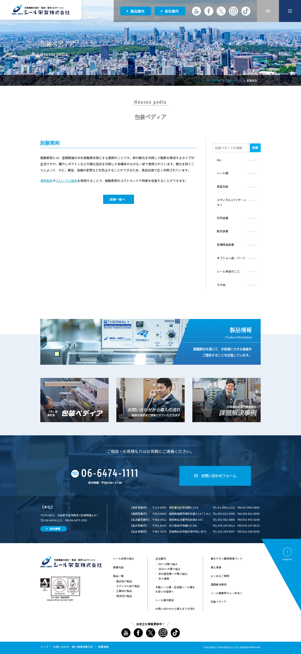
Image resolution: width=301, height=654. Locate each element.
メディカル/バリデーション (231, 202)
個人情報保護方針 (82, 647)
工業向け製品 (124, 591)
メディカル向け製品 (128, 586)
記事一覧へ (117, 199)
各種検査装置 (225, 244)
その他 (221, 285)
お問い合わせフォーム (218, 475)
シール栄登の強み (123, 558)
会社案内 (172, 11)
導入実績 (216, 567)
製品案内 (137, 11)
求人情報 (163, 578)
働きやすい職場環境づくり (226, 558)
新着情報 (103, 647)
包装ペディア (234, 80)
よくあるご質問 (220, 576)
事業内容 (118, 567)
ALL (219, 160)
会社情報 (55, 528)
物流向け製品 (124, 596)
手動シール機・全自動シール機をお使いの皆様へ (175, 589)
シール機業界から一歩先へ (226, 593)
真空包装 (222, 186)
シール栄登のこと (228, 271)
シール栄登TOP (212, 80)
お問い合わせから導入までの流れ (175, 608)
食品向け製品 (124, 581)
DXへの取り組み (168, 564)
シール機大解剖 (164, 600)
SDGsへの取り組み (169, 569)
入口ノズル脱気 (66, 180)
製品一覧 (118, 576)
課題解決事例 (219, 584)
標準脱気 (46, 180)
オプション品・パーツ (231, 258)
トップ (44, 647)
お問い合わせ (61, 647)
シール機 (222, 173)
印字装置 (222, 218)
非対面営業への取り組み (173, 573)
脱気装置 (222, 231)
